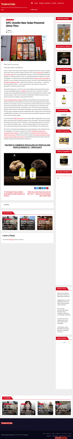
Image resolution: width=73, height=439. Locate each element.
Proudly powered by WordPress (7, 434)
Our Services (64, 433)
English (59, 437)
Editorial (9, 30)
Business (47, 3)
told (11, 82)
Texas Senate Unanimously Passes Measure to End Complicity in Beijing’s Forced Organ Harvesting (63, 312)
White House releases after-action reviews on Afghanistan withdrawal (63, 295)
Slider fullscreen (62, 436)
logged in (11, 239)
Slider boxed (55, 436)
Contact (53, 433)
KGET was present (18, 118)
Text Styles (69, 436)
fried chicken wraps (9, 74)
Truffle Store (34, 9)
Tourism (54, 3)
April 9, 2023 (8, 410)
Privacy (69, 433)
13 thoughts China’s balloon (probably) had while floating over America (14, 194)
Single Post (49, 436)
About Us (48, 433)
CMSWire (23, 91)
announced (39, 72)
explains (13, 100)
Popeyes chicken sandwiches (41, 78)
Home (36, 3)
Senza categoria (9, 19)
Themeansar (25, 434)
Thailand (41, 3)
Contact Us (60, 3)
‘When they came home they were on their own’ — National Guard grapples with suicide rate (39, 194)
